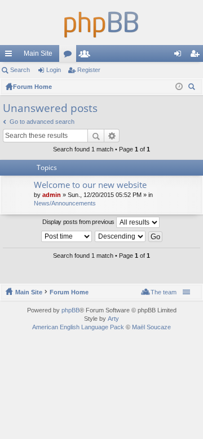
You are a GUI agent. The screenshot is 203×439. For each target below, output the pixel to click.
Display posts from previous (79, 221)
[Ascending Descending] (121, 236)
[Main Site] (101, 22)
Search (20, 69)
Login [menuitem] (180, 56)
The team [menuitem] (163, 292)
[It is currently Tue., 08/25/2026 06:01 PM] (179, 86)
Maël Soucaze (151, 327)
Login (53, 69)
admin (51, 194)
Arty (113, 318)
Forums (70, 56)
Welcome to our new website (90, 185)
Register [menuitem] (197, 56)
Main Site (38, 53)
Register (88, 69)
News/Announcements (65, 203)
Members (87, 56)
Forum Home (69, 292)
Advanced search (112, 135)
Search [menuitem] (192, 88)
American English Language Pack (78, 327)
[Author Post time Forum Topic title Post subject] (67, 236)
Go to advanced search (42, 121)
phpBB (70, 310)
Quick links (11, 56)
